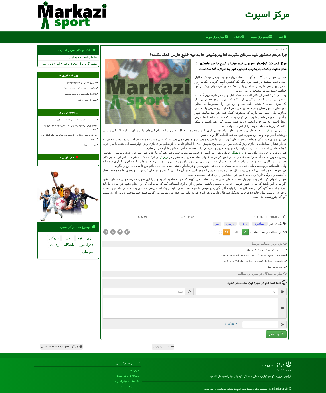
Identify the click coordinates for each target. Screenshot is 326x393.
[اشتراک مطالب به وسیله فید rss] (106, 231)
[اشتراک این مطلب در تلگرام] (127, 231)
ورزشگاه (237, 152)
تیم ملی (87, 252)
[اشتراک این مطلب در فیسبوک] (120, 231)
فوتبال (265, 130)
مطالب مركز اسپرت (130, 386)
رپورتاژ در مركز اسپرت (128, 375)
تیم (217, 223)
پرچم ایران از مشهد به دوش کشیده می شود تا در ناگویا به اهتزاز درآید (253, 255)
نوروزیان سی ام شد (87, 100)
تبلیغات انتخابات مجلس (83, 57)
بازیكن (230, 223)
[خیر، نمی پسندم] (226, 232)
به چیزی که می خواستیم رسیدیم (82, 82)
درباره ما (134, 370)
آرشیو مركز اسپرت (260, 37)
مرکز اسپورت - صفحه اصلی (60, 346)
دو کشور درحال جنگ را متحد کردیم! (80, 88)
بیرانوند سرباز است (277, 267)
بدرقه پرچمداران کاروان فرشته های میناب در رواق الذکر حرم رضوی (255, 261)
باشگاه (237, 37)
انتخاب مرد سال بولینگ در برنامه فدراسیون (266, 249)
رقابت (54, 245)
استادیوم (259, 223)
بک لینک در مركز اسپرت (127, 381)
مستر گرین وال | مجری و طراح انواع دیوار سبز (69, 63)
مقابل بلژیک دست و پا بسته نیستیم (81, 94)
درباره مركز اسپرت (215, 37)
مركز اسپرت (267, 14)
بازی (244, 223)
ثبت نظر (275, 334)
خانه (281, 37)
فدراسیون (86, 245)
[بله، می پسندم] (245, 232)
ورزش (163, 157)
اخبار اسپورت (162, 346)
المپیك (68, 238)
